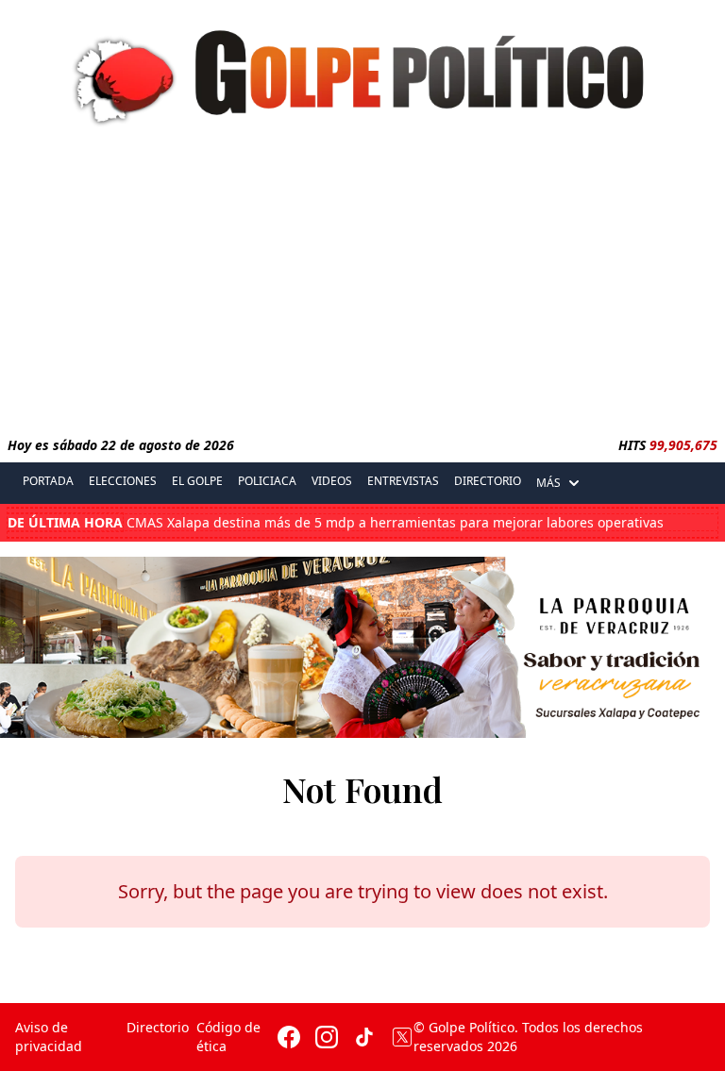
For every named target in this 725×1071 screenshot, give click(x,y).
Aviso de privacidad (48, 1036)
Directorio (487, 481)
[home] (362, 72)
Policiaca (267, 481)
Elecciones (123, 481)
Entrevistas (403, 481)
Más (548, 483)
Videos (332, 481)
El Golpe (197, 481)
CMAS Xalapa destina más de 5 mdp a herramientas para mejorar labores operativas (336, 522)
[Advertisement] (362, 287)
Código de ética (228, 1036)
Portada (48, 481)
